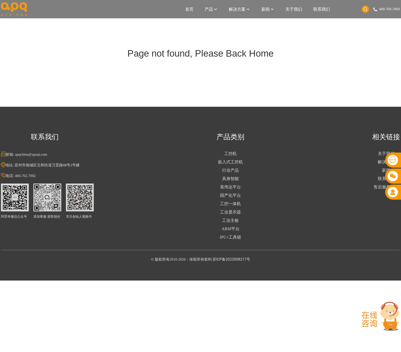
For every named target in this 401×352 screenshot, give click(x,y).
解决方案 (237, 9)
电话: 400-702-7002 (21, 176)
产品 (209, 9)
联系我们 (321, 9)
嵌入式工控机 (230, 162)
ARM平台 (230, 229)
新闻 (265, 9)
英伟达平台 (230, 187)
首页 (189, 9)
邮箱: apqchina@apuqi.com (26, 154)
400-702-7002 (389, 9)
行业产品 (230, 170)
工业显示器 (230, 212)
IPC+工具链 (230, 237)
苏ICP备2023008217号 (231, 259)
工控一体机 (230, 204)
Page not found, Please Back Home (200, 53)
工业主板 (230, 220)
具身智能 (230, 179)
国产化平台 (230, 195)
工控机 (230, 154)
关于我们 (293, 9)
